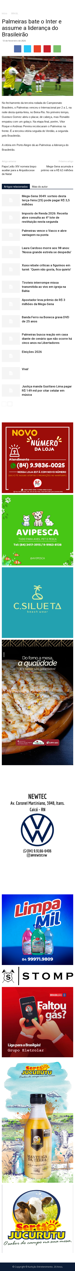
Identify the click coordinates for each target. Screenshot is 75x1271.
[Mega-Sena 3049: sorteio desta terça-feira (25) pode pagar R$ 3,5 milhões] (11, 200)
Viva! (25, 369)
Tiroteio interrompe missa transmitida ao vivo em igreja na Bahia (44, 287)
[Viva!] (11, 373)
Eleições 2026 (32, 352)
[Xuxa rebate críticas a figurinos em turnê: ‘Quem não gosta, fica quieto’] (11, 269)
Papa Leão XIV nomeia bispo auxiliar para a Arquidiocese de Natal (19, 170)
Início (4, 13)
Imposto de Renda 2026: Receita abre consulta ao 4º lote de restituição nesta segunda (45, 217)
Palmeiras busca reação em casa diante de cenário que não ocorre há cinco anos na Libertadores (47, 339)
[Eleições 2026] (11, 356)
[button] (70, 5)
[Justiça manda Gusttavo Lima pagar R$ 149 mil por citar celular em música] (11, 390)
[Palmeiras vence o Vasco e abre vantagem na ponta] (11, 235)
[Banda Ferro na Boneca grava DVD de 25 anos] (11, 321)
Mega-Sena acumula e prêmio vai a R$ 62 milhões (57, 168)
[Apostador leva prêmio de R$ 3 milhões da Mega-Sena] (11, 304)
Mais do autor (40, 186)
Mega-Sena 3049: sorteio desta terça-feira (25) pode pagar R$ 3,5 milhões (46, 200)
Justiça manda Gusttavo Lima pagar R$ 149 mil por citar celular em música (47, 390)
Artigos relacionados (16, 186)
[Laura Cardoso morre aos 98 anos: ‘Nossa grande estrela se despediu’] (11, 252)
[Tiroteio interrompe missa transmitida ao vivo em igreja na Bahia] (11, 287)
